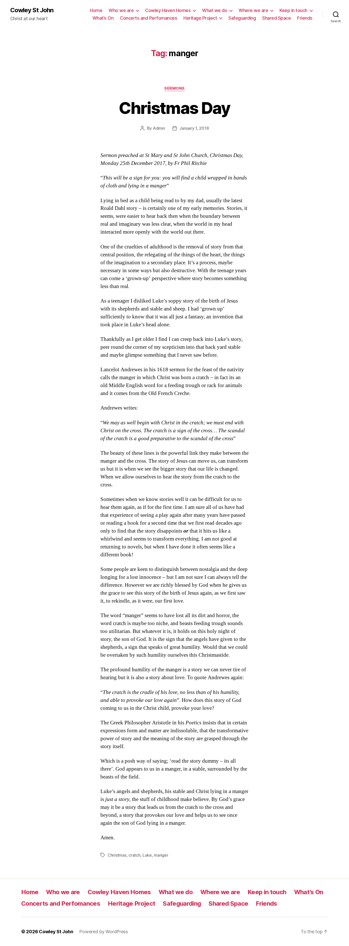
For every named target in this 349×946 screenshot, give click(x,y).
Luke (147, 855)
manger (161, 855)
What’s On (103, 18)
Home (96, 10)
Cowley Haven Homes (168, 10)
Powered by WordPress (103, 931)
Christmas (117, 855)
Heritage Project (200, 18)
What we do (214, 10)
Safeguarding (242, 18)
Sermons (174, 88)
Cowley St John (31, 10)
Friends (304, 18)
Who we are (121, 10)
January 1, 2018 (194, 128)
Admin (159, 128)
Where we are (253, 10)
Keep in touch (293, 10)
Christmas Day (174, 108)
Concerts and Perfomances (148, 18)
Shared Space (276, 18)
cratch (134, 855)
